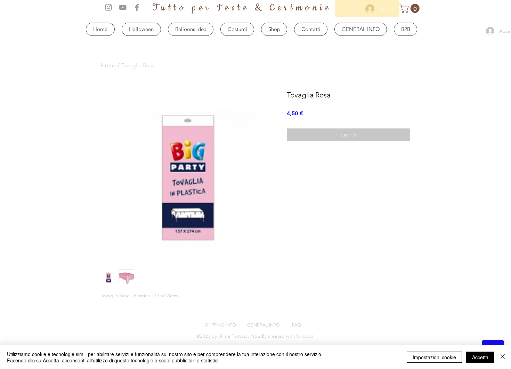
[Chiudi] (502, 357)
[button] (410, 8)
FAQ (296, 325)
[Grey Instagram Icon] (108, 7)
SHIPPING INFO (220, 325)
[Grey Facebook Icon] (136, 7)
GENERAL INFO (263, 325)
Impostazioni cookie (434, 357)
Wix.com (305, 336)
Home (108, 65)
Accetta (480, 357)
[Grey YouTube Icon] (122, 7)
